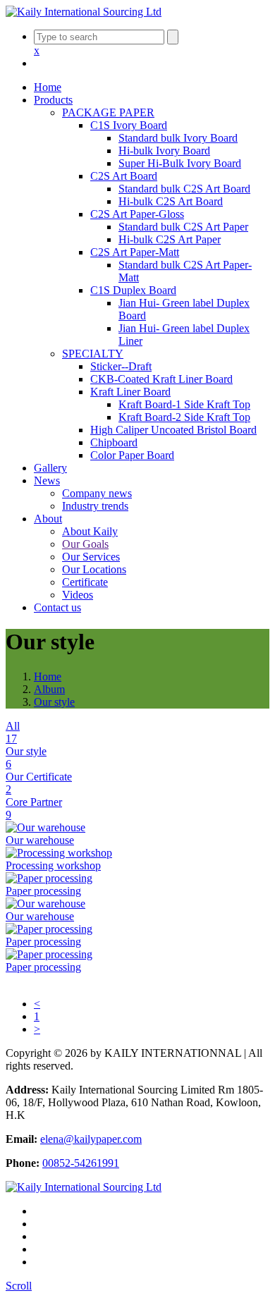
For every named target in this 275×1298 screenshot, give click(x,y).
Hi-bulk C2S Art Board (170, 201)
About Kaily (90, 531)
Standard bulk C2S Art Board (184, 189)
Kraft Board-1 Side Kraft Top (184, 404)
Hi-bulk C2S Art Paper (169, 239)
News (47, 480)
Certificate (85, 582)
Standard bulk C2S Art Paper (183, 227)
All (13, 732)
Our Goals (85, 544)
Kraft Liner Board (130, 392)
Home (47, 87)
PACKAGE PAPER (108, 112)
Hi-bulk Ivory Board (164, 151)
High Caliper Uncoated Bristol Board (173, 430)
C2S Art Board (123, 176)
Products (53, 100)
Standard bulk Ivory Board (178, 138)
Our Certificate (39, 783)
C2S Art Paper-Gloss (137, 214)
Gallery (50, 468)
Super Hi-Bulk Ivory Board (179, 163)
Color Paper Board (132, 455)
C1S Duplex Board (133, 290)
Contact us (57, 607)
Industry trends (95, 506)
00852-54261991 (80, 1163)
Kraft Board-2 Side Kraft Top (184, 417)
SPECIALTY (92, 354)
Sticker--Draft (121, 366)
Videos (77, 595)
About (48, 519)
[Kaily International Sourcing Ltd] (83, 12)
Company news (97, 493)
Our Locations (94, 569)
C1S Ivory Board (128, 125)
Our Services (91, 557)
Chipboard (114, 442)
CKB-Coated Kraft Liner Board (161, 379)
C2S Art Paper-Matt (134, 252)
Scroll (19, 1286)
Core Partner (34, 808)
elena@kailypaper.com (91, 1139)
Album (49, 689)
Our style (54, 702)
